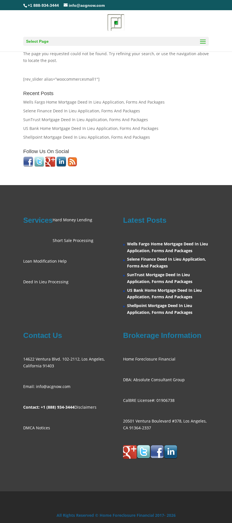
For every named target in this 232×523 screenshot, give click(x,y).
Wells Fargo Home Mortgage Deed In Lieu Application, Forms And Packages (94, 102)
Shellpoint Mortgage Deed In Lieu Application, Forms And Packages (86, 137)
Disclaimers (85, 407)
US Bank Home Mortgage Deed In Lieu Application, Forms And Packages (90, 128)
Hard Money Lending (72, 219)
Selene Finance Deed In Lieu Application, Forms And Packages (81, 110)
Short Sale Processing (73, 240)
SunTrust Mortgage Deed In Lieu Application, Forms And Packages (85, 119)
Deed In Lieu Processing (45, 281)
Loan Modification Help (45, 261)
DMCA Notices (36, 427)
